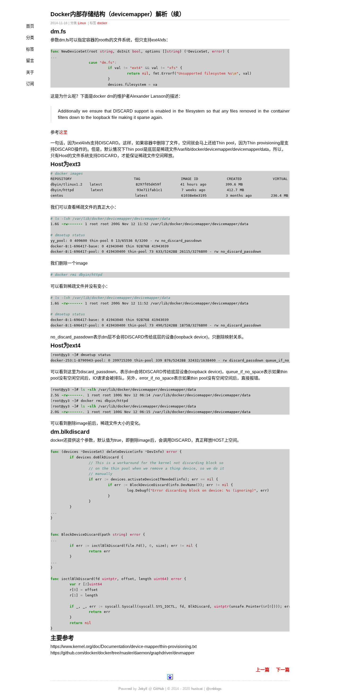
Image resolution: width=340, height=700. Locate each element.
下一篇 (283, 669)
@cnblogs (214, 689)
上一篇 (262, 669)
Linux (82, 23)
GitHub (158, 689)
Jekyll (142, 689)
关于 (30, 72)
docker (102, 23)
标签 (30, 49)
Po (120, 689)
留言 (30, 60)
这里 (63, 132)
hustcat (197, 689)
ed (130, 689)
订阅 (30, 83)
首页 (30, 26)
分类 (30, 37)
